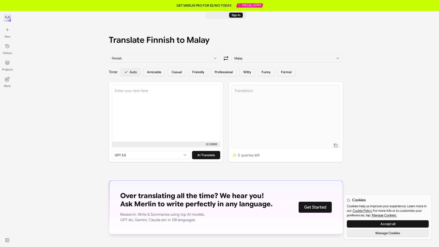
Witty (247, 72)
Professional (224, 72)
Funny (266, 72)
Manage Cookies (387, 233)
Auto (133, 72)
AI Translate (206, 155)
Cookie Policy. (362, 211)
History (7, 53)
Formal (286, 72)
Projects (7, 69)
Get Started (315, 207)
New (7, 36)
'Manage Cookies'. (384, 215)
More (7, 86)
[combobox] (164, 58)
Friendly (198, 72)
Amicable (154, 72)
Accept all (387, 224)
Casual (177, 72)
